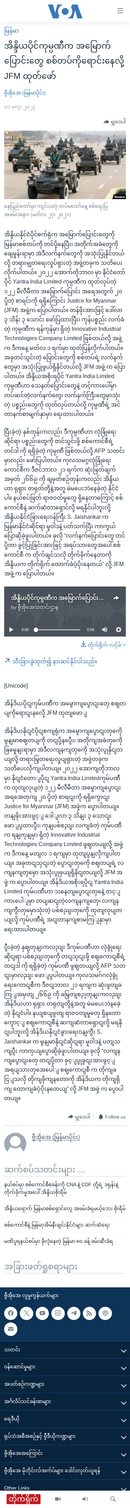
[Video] (57, 1499)
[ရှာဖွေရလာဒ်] (113, 1499)
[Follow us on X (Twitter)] (26, 1313)
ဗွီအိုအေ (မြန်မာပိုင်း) (25, 93)
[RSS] (89, 1313)
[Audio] (85, 1499)
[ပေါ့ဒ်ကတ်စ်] (105, 1313)
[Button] (115, 122)
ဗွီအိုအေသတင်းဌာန (38, 607)
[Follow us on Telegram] (73, 1313)
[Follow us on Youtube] (42, 1313)
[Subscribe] (10, 1329)
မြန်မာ (11, 31)
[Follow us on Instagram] (57, 1313)
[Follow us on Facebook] (10, 1313)
